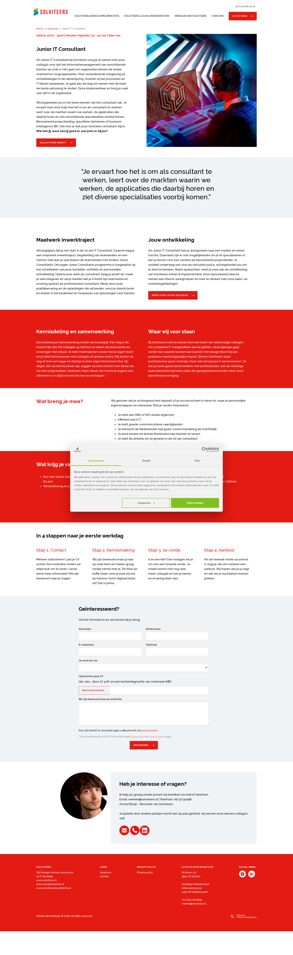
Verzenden (140, 745)
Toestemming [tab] (95, 460)
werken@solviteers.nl (143, 799)
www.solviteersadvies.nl (50, 884)
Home (39, 28)
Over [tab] (197, 460)
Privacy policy (145, 872)
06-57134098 (182, 799)
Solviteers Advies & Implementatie (97, 16)
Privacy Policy (137, 736)
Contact (104, 876)
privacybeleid (149, 730)
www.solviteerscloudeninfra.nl (53, 888)
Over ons (218, 16)
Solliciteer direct (53, 142)
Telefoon (151, 644)
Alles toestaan (195, 502)
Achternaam (153, 629)
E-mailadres (86, 644)
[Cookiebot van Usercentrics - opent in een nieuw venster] (204, 449)
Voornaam (85, 629)
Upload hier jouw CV (91, 676)
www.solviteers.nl (46, 880)
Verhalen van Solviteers (190, 16)
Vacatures (239, 16)
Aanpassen (144, 502)
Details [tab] (146, 460)
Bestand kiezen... (94, 690)
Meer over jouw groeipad (170, 295)
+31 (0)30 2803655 (192, 899)
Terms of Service (157, 736)
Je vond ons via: (88, 660)
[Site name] (51, 12)
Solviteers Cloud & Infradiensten (146, 16)
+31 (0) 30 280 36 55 (245, 6)
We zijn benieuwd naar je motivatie (100, 699)
